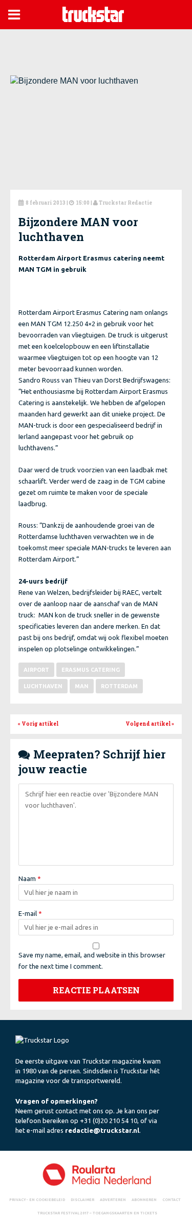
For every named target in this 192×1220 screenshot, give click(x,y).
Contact (171, 1199)
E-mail (30, 913)
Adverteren (113, 1199)
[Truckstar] (93, 13)
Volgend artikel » (149, 724)
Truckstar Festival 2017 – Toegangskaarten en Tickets (97, 1213)
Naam (29, 878)
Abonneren (144, 1199)
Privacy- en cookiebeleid (37, 1199)
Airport (36, 670)
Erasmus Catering (90, 670)
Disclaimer (82, 1199)
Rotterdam (119, 686)
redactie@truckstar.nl (102, 1130)
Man (82, 686)
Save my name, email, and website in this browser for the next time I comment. (91, 960)
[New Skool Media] (96, 1174)
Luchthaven (43, 686)
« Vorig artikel (38, 724)
